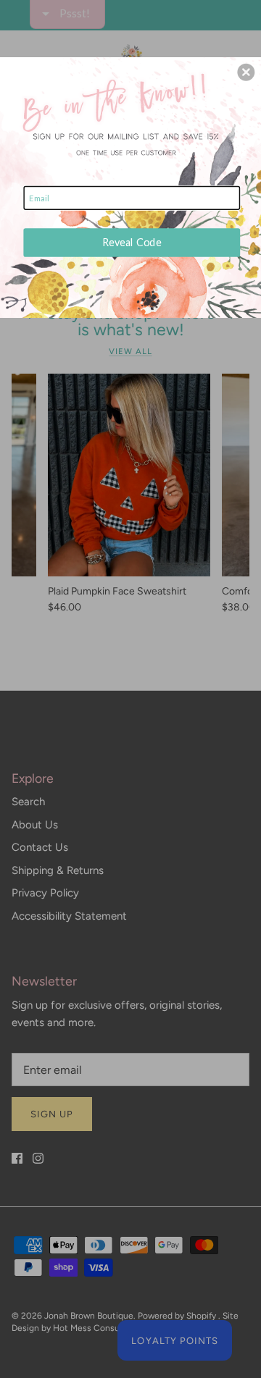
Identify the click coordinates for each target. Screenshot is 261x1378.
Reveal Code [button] (132, 242)
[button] (245, 72)
